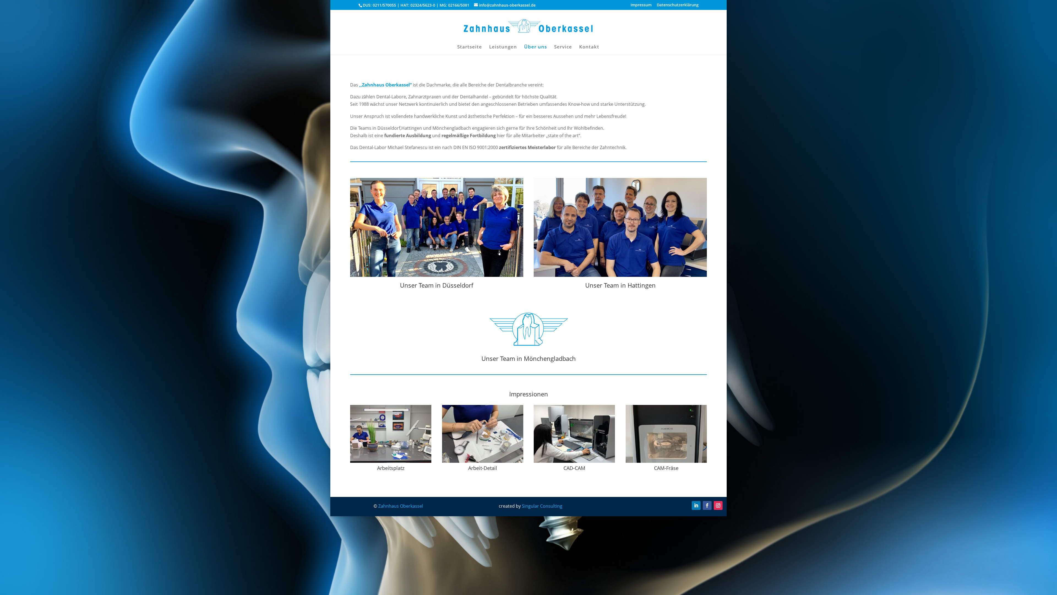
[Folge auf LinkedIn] (696, 505)
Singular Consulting (542, 506)
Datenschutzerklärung (678, 5)
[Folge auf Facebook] (707, 505)
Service (563, 47)
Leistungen (503, 47)
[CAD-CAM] (574, 461)
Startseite (469, 47)
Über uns (535, 47)
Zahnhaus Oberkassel (400, 506)
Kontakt (589, 47)
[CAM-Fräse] (666, 461)
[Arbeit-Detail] (482, 461)
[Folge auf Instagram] (718, 505)
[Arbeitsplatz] (390, 461)
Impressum (641, 5)
